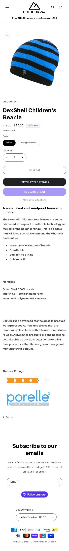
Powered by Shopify (45, 542)
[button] (7, 7)
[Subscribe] (58, 482)
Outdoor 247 (28, 542)
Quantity (7, 150)
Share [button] (9, 417)
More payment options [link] (34, 200)
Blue (11, 143)
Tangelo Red (30, 143)
